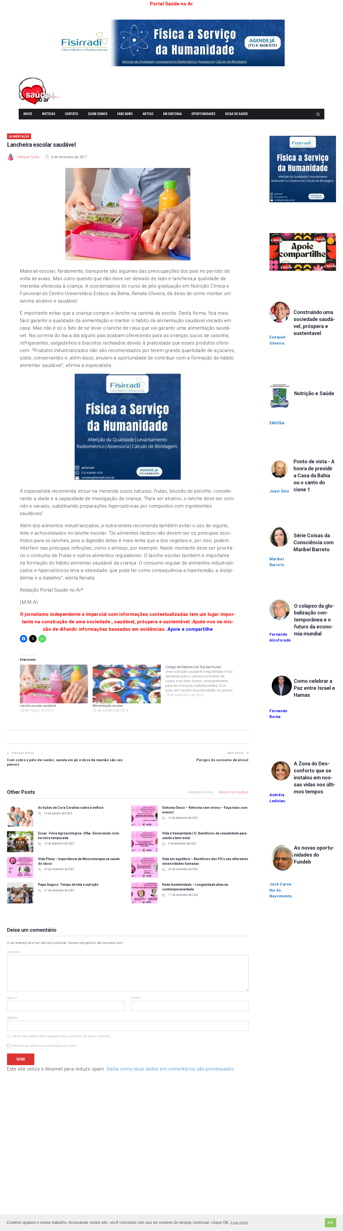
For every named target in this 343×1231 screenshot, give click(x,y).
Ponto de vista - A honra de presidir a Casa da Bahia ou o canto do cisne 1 (314, 475)
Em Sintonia (172, 114)
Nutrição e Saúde (314, 393)
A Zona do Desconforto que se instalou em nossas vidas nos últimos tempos (314, 778)
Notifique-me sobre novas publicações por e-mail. (44, 1045)
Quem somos (98, 114)
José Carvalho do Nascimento (281, 890)
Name (12, 998)
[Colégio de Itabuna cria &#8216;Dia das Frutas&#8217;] (201, 681)
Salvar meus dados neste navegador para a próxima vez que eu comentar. (61, 1036)
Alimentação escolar (108, 706)
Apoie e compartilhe (190, 629)
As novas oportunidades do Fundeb (314, 855)
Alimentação (19, 136)
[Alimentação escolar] (127, 684)
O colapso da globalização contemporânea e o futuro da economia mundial (314, 620)
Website (12, 1017)
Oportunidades (203, 114)
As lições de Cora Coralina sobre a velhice (70, 807)
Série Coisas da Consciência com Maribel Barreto (314, 542)
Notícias (48, 114)
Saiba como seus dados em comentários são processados (170, 1069)
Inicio (27, 114)
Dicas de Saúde (236, 114)
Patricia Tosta (28, 157)
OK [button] (330, 1222)
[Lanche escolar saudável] (54, 684)
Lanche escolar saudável (38, 706)
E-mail (136, 998)
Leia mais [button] (239, 1222)
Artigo (148, 114)
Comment (13, 952)
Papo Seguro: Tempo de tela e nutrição (68, 884)
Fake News (125, 114)
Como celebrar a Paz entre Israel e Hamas (314, 688)
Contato (71, 114)
